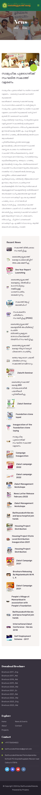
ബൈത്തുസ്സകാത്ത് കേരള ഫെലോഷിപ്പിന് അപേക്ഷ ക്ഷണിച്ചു (22, 260)
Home (16, 28)
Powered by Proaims (20, 790)
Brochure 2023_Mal (10, 705)
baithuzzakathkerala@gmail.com (18, 749)
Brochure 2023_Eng (10, 702)
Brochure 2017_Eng (10, 672)
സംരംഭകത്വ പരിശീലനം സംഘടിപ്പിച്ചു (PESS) (22, 315)
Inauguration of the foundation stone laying (22, 427)
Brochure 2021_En (9, 690)
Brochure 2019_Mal (10, 683)
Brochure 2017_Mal (10, 676)
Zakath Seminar (25, 373)
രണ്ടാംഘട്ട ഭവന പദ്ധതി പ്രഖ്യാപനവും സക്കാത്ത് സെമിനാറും (23, 360)
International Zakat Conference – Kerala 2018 (22, 627)
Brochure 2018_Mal (10, 679)
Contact (18, 726)
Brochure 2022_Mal (10, 698)
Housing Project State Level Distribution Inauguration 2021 (23, 539)
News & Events (21, 722)
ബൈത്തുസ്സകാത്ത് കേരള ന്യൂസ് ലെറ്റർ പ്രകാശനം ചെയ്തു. (22, 348)
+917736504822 (11, 743)
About (4, 726)
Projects (5, 730)
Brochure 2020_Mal (10, 687)
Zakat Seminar (24, 403)
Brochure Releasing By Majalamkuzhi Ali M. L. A (23, 574)
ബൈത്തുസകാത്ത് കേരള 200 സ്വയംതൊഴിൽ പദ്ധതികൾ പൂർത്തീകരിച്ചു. (20, 388)
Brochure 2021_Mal (10, 694)
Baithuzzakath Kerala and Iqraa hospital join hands (23, 516)
